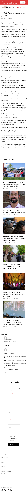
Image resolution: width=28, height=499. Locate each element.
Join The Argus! (4, 457)
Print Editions (4, 474)
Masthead (3, 460)
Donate (3, 466)
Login (2, 462)
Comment (10, 393)
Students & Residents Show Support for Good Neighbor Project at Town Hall (14, 294)
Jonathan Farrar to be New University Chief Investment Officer (14, 211)
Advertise (3, 469)
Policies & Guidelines (6, 471)
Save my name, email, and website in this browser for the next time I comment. (14, 437)
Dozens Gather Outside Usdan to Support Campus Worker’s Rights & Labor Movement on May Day (14, 184)
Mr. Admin (10, 18)
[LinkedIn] (11, 490)
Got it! (22, 2)
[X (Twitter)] (5, 490)
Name (9, 412)
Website (9, 427)
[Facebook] (8, 490)
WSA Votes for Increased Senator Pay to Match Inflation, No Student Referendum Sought (14, 238)
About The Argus (5, 455)
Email (9, 419)
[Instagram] (2, 490)
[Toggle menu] (23, 6)
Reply (5, 348)
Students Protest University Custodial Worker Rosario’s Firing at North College (11, 266)
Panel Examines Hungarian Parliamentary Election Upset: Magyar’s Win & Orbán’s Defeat (12, 322)
